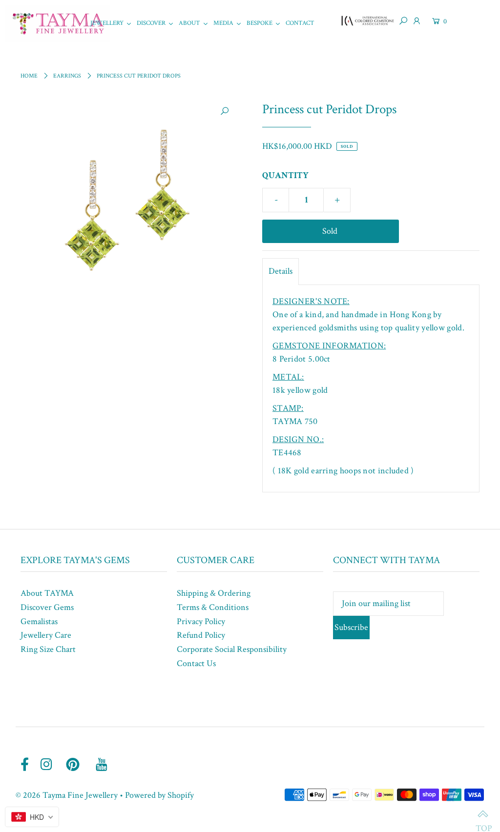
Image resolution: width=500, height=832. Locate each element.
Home (29, 76)
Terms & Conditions (213, 607)
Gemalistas (39, 621)
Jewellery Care (46, 635)
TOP (483, 815)
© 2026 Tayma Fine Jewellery (67, 795)
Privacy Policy (201, 621)
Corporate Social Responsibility (232, 649)
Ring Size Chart (48, 649)
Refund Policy (201, 635)
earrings (67, 76)
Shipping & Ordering (213, 593)
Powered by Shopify (159, 795)
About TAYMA (47, 593)
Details (280, 271)
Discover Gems (47, 607)
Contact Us (196, 663)
